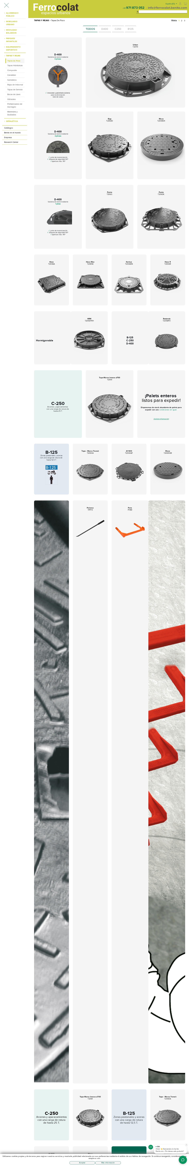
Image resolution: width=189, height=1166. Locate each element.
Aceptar (82, 1163)
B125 (130, 28)
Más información (108, 1163)
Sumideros (12, 80)
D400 (104, 28)
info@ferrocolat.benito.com (167, 7)
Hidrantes (11, 99)
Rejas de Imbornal (15, 85)
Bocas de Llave (13, 94)
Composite (12, 70)
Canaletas (11, 75)
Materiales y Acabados (12, 113)
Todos (90, 28)
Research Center (11, 142)
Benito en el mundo (12, 133)
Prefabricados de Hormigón (14, 105)
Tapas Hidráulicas (15, 65)
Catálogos (8, 128)
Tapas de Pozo (13, 61)
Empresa (8, 137)
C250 (118, 28)
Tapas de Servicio (15, 90)
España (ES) (170, 4)
